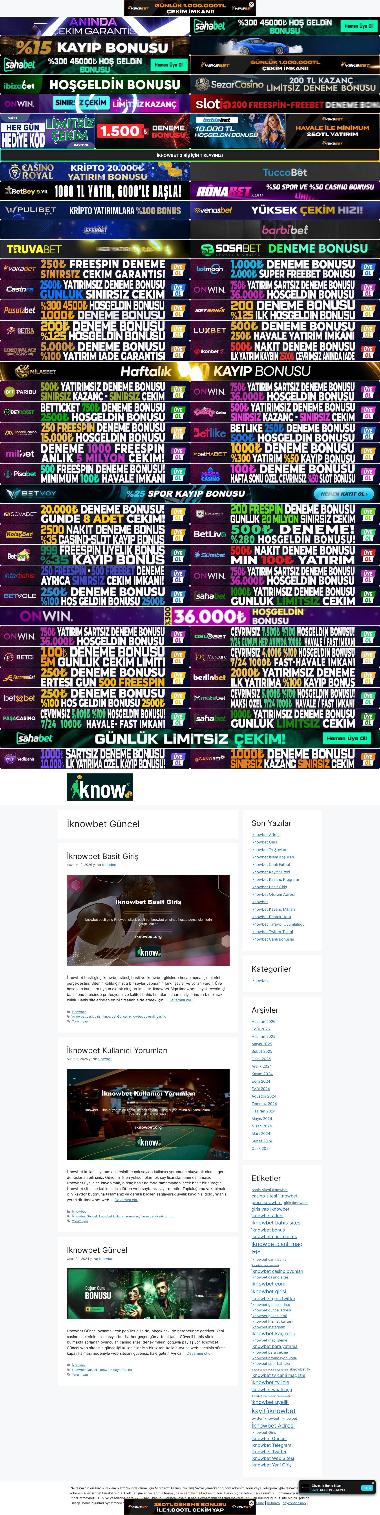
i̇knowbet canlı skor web (265, 1265)
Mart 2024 (261, 1133)
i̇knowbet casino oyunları (277, 1271)
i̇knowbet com (268, 1284)
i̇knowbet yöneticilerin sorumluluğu (271, 1396)
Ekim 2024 (261, 1081)
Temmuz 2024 (264, 1103)
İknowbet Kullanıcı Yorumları (117, 1050)
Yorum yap (80, 1021)
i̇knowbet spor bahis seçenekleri (270, 1369)
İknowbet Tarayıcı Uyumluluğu (278, 924)
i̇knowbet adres (267, 1215)
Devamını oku (180, 1000)
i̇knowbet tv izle (270, 1382)
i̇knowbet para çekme (270, 1352)
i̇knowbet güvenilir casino (147, 1016)
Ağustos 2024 (264, 1096)
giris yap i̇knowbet (270, 1209)
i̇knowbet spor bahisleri (271, 1363)
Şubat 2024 (262, 1141)
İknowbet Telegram (271, 1445)
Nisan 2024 (262, 1126)
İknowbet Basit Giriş (103, 856)
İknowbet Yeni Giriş (272, 1465)
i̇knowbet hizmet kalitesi (272, 1321)
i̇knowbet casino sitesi (271, 1277)
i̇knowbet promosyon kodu (274, 1358)
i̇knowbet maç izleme (269, 1340)
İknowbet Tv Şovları (269, 849)
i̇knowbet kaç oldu (273, 1334)
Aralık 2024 (262, 1066)
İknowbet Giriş (264, 842)
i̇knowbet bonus (268, 1230)
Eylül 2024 (261, 1089)
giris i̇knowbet (296, 1203)
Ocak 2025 (261, 1059)
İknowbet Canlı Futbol (271, 864)
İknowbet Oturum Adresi (273, 894)
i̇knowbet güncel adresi (271, 1310)
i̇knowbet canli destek (274, 1236)
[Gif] (190, 371)
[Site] (95, 269)
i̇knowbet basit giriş (86, 1016)
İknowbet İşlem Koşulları (273, 857)
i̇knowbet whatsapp (272, 1389)
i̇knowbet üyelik (270, 1402)
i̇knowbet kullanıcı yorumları (119, 1216)
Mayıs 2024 (262, 1118)
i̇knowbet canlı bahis (269, 1259)
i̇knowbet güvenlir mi (269, 1316)
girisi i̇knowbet (267, 1202)
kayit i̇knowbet (274, 1411)
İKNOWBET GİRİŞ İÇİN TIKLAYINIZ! (190, 155)
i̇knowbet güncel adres (271, 1304)
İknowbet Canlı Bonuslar (273, 939)
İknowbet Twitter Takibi (272, 932)
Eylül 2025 (261, 1029)
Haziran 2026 (264, 1021)
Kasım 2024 (262, 1074)
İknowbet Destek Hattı (271, 917)
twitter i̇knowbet (265, 1418)
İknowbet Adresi (266, 834)
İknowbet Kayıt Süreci (271, 872)
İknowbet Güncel (114, 1016)
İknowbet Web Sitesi (273, 1458)
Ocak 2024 (261, 1148)
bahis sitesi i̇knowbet (270, 1190)
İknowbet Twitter (269, 1451)
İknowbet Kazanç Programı (275, 879)
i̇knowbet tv (300, 1369)
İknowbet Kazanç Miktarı (273, 909)
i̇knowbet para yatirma (275, 1346)
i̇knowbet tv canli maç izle (278, 1375)
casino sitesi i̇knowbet (275, 1196)
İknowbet (79, 1012)
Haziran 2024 (264, 1111)
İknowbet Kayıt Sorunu (115, 1370)
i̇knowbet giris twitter (273, 1298)
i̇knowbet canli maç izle (277, 1248)
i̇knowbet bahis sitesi (276, 1223)
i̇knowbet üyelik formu (157, 1216)
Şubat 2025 (262, 1051)
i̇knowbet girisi (269, 1291)
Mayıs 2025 (262, 1044)
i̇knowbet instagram (268, 1327)
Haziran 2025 (263, 1036)
